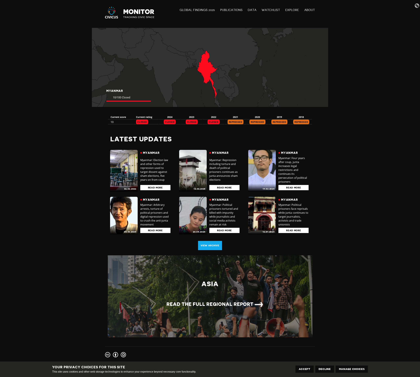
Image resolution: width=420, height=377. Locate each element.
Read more (155, 187)
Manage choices (352, 369)
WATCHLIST (271, 10)
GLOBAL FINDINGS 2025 (197, 10)
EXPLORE (292, 10)
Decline (325, 369)
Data (252, 10)
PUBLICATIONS (231, 10)
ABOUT (309, 10)
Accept (304, 369)
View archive (210, 245)
